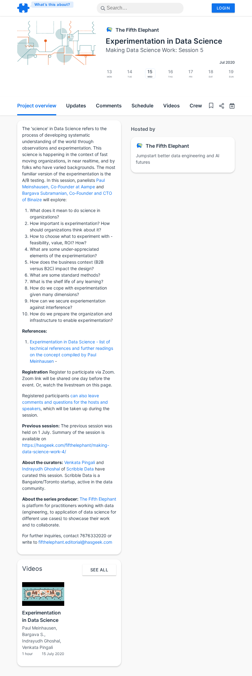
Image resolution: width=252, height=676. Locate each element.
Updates (76, 105)
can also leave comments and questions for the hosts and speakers (65, 402)
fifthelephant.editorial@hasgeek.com (75, 542)
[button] (219, 106)
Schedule (142, 105)
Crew (196, 105)
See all (99, 569)
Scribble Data (80, 468)
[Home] (45, 8)
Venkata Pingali (79, 462)
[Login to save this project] (211, 106)
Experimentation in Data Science (164, 41)
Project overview (36, 105)
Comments (109, 105)
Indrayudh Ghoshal (41, 468)
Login (223, 8)
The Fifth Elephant (137, 30)
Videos (171, 105)
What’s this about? (52, 4)
